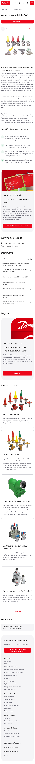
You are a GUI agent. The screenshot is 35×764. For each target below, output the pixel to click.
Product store (8, 724)
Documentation (9, 697)
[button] (23, 3)
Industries (7, 658)
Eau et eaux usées (9, 689)
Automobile (7, 661)
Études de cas (8, 702)
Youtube (25, 644)
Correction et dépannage (11, 705)
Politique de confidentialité (12, 743)
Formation (28, 29)
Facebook (18, 644)
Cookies (6, 756)
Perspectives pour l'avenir (12, 736)
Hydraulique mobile (10, 684)
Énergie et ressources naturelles (13, 672)
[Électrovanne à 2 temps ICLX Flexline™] (17, 532)
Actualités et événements (11, 734)
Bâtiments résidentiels (10, 667)
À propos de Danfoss (11, 728)
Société (6, 731)
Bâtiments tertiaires (10, 664)
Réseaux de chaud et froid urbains (14, 670)
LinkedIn (7, 644)
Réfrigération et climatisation (13, 687)
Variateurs (7, 718)
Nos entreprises (9, 715)
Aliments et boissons (10, 675)
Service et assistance (11, 694)
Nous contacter (8, 711)
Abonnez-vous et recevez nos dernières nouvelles (17, 650)
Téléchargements (9, 699)
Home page (4, 9)
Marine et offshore (9, 681)
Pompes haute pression (11, 721)
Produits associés (16, 29)
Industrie (7, 678)
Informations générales (11, 751)
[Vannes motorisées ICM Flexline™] (17, 577)
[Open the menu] (32, 3)
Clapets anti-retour (17, 9)
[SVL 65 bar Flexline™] (17, 441)
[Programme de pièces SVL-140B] (17, 487)
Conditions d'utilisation (11, 747)
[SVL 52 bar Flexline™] (17, 400)
